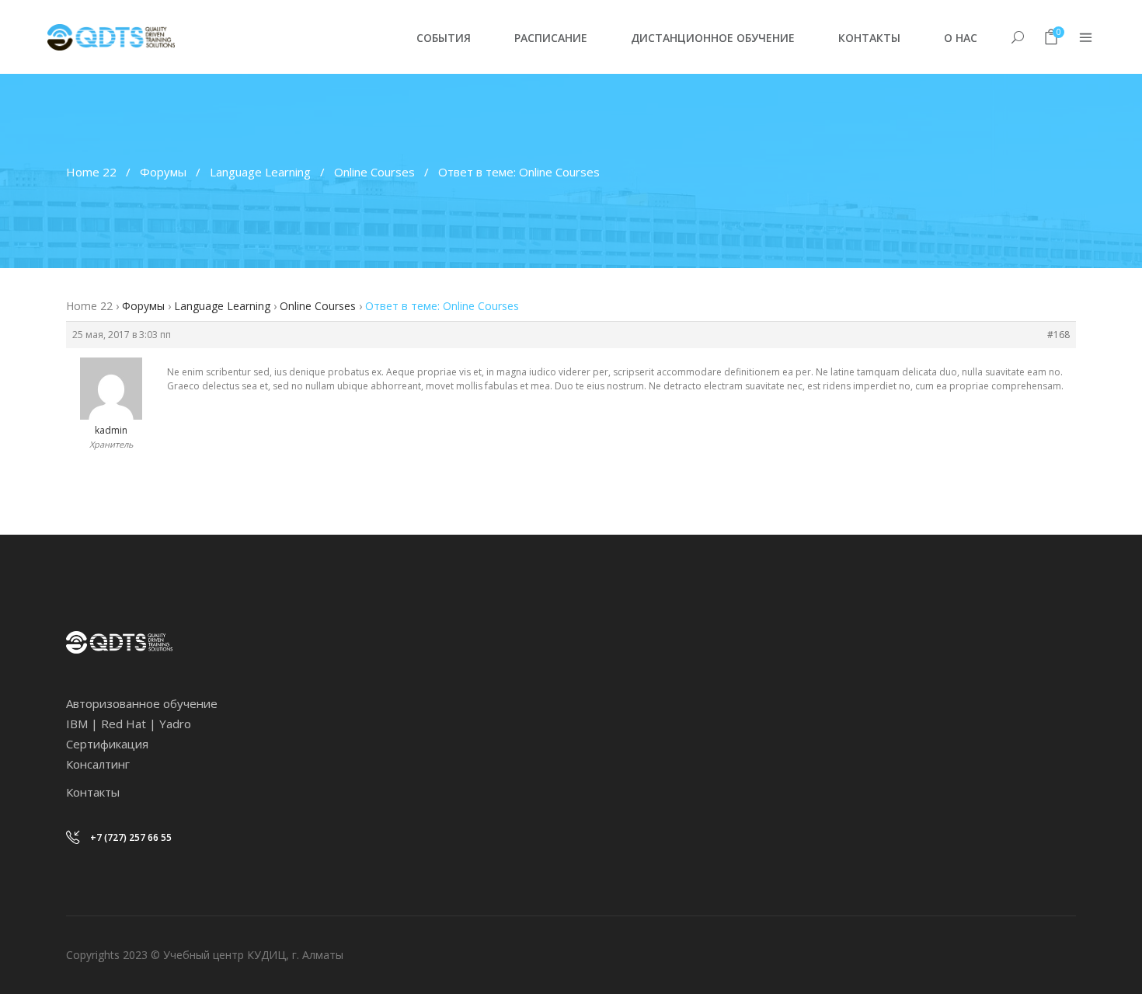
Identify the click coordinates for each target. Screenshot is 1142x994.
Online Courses (374, 172)
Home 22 (91, 172)
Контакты (93, 792)
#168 (1058, 334)
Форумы (163, 172)
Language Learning (260, 172)
